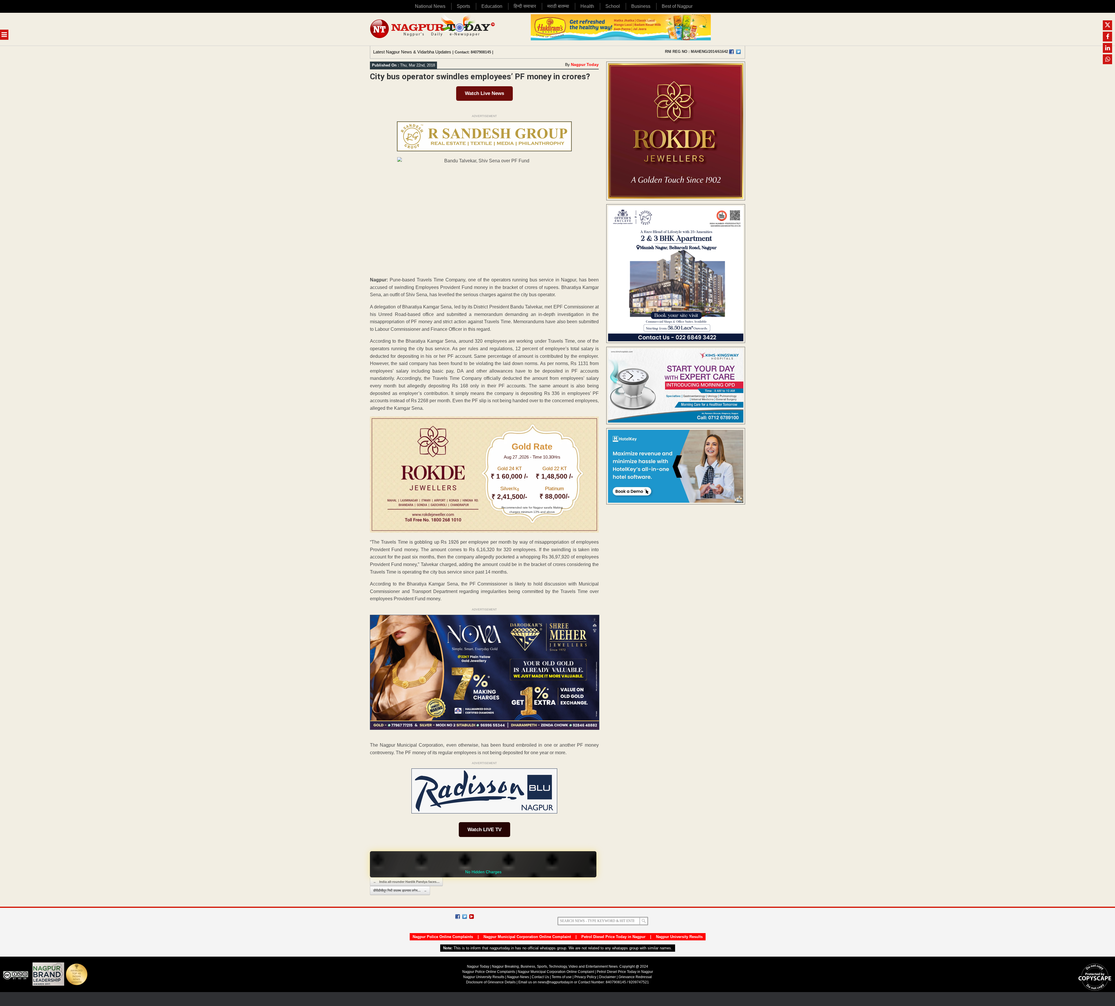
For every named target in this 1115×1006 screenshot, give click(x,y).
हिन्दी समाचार (525, 6)
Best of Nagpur (677, 6)
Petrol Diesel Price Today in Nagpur (613, 937)
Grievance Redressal (635, 977)
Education (491, 6)
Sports (463, 6)
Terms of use (562, 977)
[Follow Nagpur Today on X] (464, 916)
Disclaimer (608, 977)
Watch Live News (484, 93)
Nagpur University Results (679, 937)
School (612, 6)
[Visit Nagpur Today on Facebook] (731, 51)
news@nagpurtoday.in (555, 982)
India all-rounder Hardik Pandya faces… (406, 881)
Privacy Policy (585, 977)
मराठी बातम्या (558, 6)
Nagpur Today (585, 64)
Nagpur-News (518, 977)
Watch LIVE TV (484, 829)
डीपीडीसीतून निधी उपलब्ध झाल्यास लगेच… (400, 890)
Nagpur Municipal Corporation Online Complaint (527, 937)
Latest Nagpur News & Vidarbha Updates (412, 51)
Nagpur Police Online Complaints (443, 937)
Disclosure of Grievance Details (491, 982)
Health (587, 6)
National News (430, 6)
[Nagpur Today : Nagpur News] (433, 29)
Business (640, 6)
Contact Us (540, 977)
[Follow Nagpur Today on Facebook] (457, 916)
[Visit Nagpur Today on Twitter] (738, 51)
